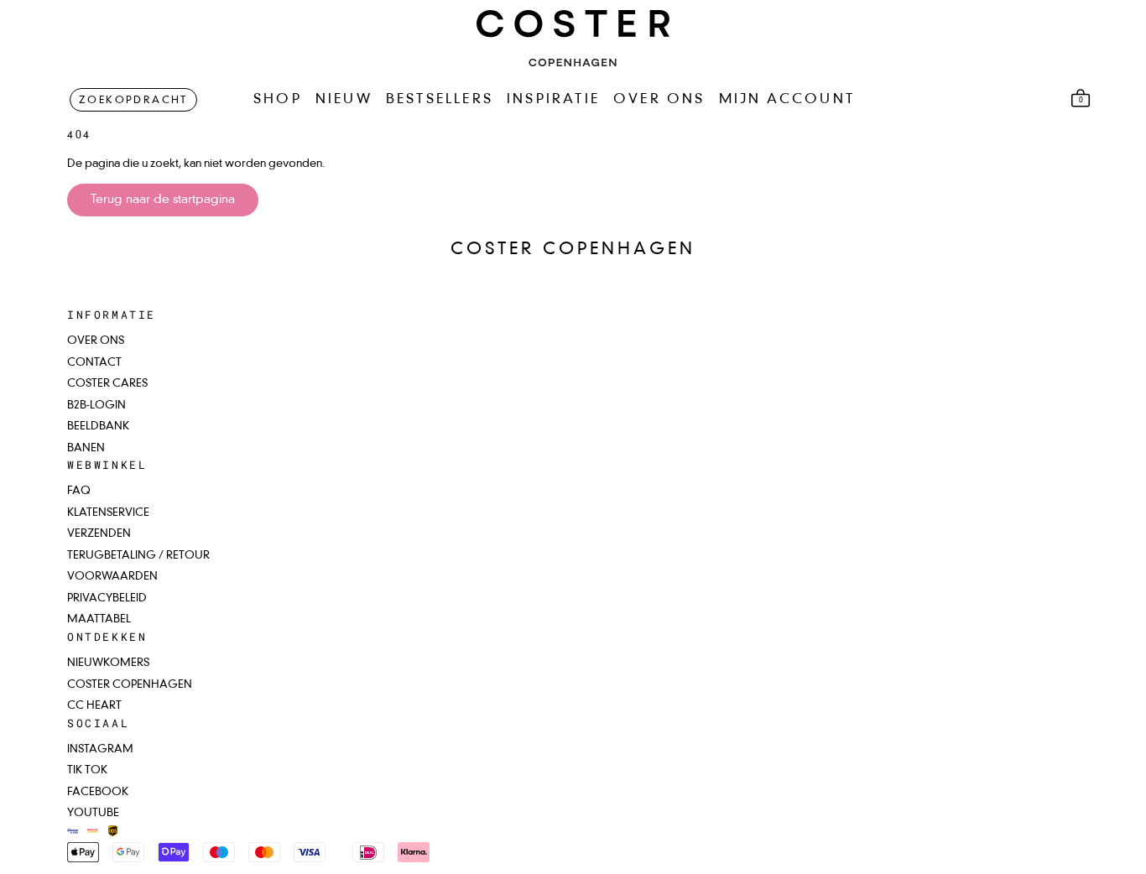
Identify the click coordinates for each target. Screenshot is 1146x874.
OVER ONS (659, 100)
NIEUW (343, 100)
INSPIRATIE (553, 100)
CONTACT (94, 362)
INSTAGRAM (100, 749)
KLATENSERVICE (108, 512)
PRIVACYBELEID (107, 598)
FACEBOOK (97, 792)
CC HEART (94, 705)
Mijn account (787, 100)
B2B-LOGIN (96, 405)
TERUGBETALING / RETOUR (138, 555)
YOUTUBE (93, 813)
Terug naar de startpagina (163, 199)
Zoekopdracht (133, 101)
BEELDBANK (98, 426)
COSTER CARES (107, 383)
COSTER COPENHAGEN (129, 684)
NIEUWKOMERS (108, 663)
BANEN (86, 448)
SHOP (277, 100)
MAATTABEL (99, 619)
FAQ (79, 491)
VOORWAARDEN (112, 576)
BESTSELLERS (439, 100)
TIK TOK (87, 770)
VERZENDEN (99, 533)
